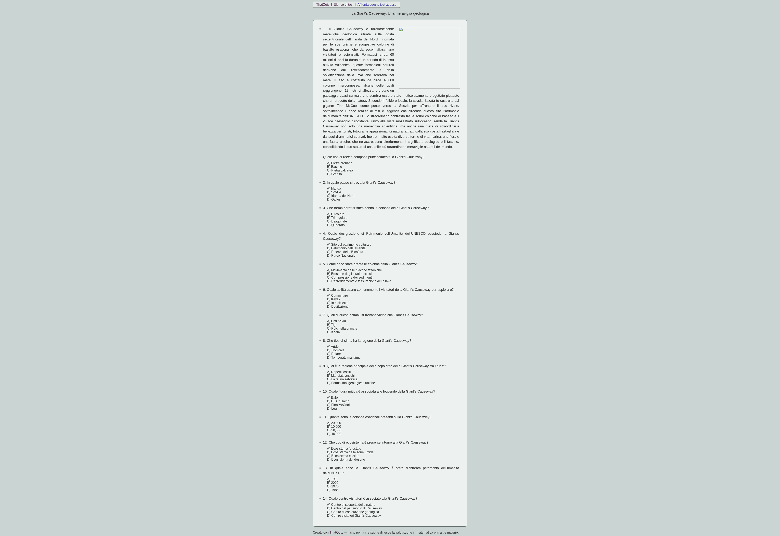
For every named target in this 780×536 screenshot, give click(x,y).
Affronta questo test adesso (377, 4)
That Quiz (336, 532)
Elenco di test (343, 4)
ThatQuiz (322, 4)
